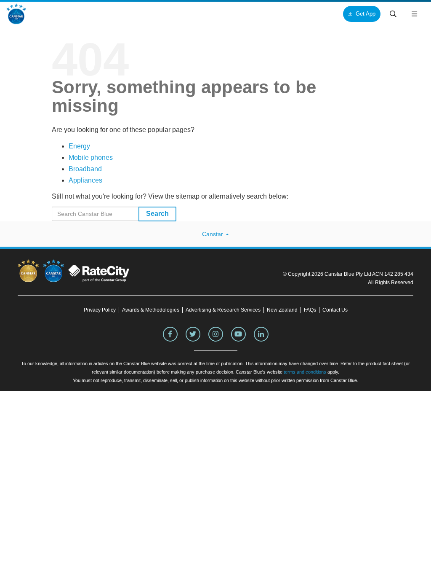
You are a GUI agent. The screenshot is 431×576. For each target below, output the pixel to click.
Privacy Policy (100, 310)
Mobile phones (91, 157)
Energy (79, 146)
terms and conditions (305, 371)
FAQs (310, 310)
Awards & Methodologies (150, 310)
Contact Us (335, 310)
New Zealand (282, 310)
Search (157, 213)
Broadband (85, 168)
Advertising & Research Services (223, 310)
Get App (365, 14)
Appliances (85, 180)
